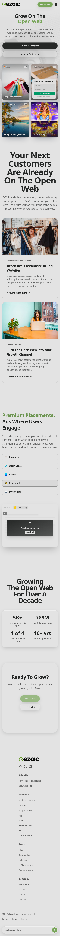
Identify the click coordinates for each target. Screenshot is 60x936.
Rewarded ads (25, 825)
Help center (24, 860)
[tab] (30, 457)
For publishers (25, 810)
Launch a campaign (30, 45)
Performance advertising (30, 780)
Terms (14, 919)
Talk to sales (30, 707)
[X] (25, 766)
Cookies (24, 919)
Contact (22, 899)
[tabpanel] (30, 525)
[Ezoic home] (11, 4)
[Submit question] (54, 930)
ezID (21, 830)
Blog (21, 850)
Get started (45, 4)
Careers (22, 894)
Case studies (24, 855)
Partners (23, 889)
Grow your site (25, 785)
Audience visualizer (27, 870)
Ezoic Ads (23, 805)
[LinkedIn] (30, 766)
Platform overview (27, 800)
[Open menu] (56, 4)
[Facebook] (20, 766)
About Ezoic (24, 884)
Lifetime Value (25, 835)
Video (21, 820)
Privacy (5, 919)
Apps (21, 815)
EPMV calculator (26, 865)
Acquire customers (30, 54)
